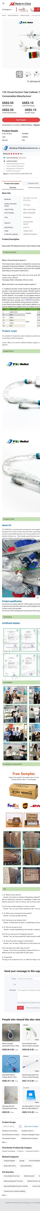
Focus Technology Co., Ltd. (27, 1202)
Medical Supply (25, 15)
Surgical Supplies (9, 1161)
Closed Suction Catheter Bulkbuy (14, 1191)
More (4, 1195)
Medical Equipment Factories (13, 1181)
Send (20, 1008)
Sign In (5, 174)
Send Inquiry (21, 120)
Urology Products (27, 1131)
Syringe (22, 1161)
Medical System (29, 1176)
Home (4, 15)
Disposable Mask (26, 1166)
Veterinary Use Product (9, 1131)
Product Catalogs (32, 1126)
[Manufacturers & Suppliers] (20, 4)
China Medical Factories (12, 1176)
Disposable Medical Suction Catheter (16, 1186)
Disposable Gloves (10, 1166)
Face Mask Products (9, 1138)
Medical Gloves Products (30, 1138)
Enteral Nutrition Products (10, 1135)
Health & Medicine (13, 15)
